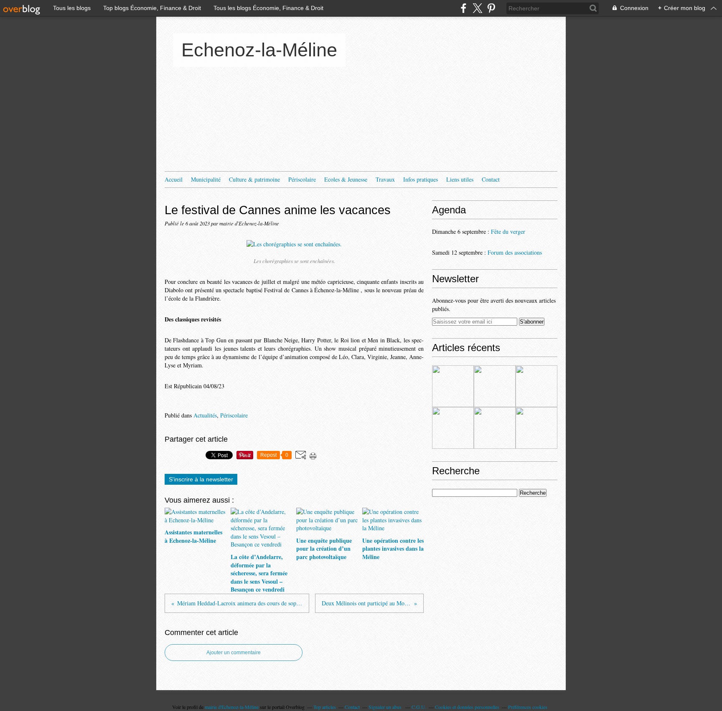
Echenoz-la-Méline (259, 50)
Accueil (174, 179)
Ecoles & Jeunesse (345, 179)
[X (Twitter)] (477, 8)
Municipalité (206, 179)
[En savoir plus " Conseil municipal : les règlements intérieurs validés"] (495, 428)
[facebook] (463, 8)
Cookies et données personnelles (467, 706)
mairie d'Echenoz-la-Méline (232, 706)
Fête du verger (508, 231)
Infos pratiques (420, 179)
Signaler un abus (386, 706)
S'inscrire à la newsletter (201, 479)
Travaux (385, 179)
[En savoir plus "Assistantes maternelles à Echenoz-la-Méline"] (453, 386)
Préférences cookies (527, 706)
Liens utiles (459, 179)
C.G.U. (419, 706)
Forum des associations (515, 252)
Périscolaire (302, 179)
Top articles (324, 706)
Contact (491, 179)
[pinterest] (491, 8)
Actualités (205, 415)
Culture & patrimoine (254, 179)
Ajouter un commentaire (233, 652)
